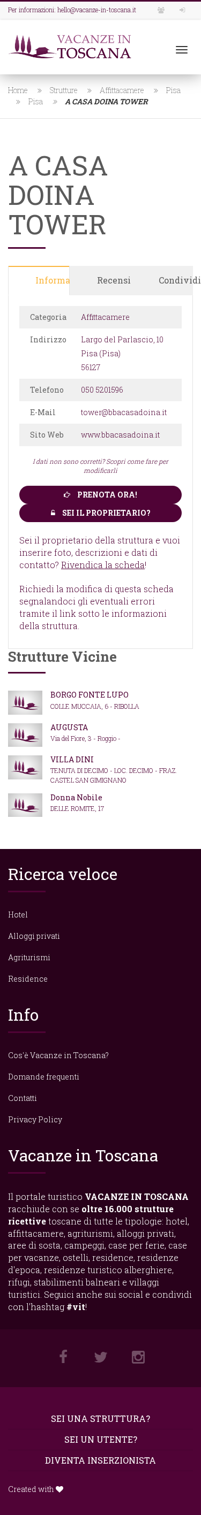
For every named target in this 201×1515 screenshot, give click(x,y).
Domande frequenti (43, 1077)
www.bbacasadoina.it (120, 435)
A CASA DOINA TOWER (106, 101)
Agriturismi (29, 957)
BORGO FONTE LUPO (89, 695)
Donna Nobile (76, 797)
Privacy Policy (35, 1119)
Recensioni (114, 280)
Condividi (176, 280)
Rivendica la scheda (103, 564)
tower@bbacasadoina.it (124, 412)
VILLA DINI (72, 759)
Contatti (22, 1098)
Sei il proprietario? (106, 513)
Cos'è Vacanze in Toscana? (58, 1055)
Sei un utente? (100, 1439)
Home (18, 90)
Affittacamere (122, 90)
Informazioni (52, 280)
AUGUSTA (69, 727)
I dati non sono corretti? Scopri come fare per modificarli (100, 466)
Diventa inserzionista (100, 1460)
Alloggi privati (34, 936)
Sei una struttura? (100, 1418)
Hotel (18, 914)
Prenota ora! (106, 494)
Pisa (173, 90)
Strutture (64, 90)
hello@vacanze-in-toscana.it (96, 9)
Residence (28, 979)
